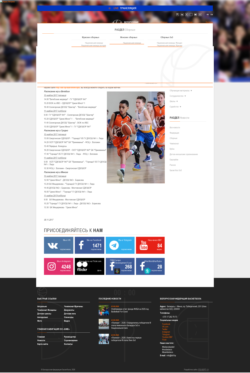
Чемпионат (174, 143)
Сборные (173, 138)
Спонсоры (68, 317)
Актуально (42, 306)
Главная (41, 337)
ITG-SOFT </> (203, 369)
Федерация (174, 133)
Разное (173, 165)
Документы (69, 310)
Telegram (166, 334)
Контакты (68, 344)
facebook (186, 14)
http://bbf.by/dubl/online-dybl (68, 87)
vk (182, 14)
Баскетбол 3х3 (176, 170)
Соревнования (70, 340)
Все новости (175, 127)
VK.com (165, 326)
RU (208, 15)
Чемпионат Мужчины (73, 306)
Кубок (172, 149)
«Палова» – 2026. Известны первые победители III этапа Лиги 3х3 (126, 338)
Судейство (174, 106)
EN (212, 15)
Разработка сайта (190, 369)
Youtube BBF (167, 337)
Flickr (164, 339)
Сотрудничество (176, 96)
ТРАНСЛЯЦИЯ (125, 8)
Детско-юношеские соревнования (184, 154)
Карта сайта (42, 344)
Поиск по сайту (177, 14)
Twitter (164, 329)
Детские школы (44, 313)
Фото (39, 321)
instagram (200, 14)
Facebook (166, 324)
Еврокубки (174, 159)
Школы (172, 101)
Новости (41, 340)
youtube (195, 14)
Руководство (70, 337)
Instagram (166, 332)
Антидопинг (42, 317)
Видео (67, 321)
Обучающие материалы (180, 90)
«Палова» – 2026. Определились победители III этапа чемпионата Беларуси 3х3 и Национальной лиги (131, 325)
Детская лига (70, 313)
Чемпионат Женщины (46, 310)
